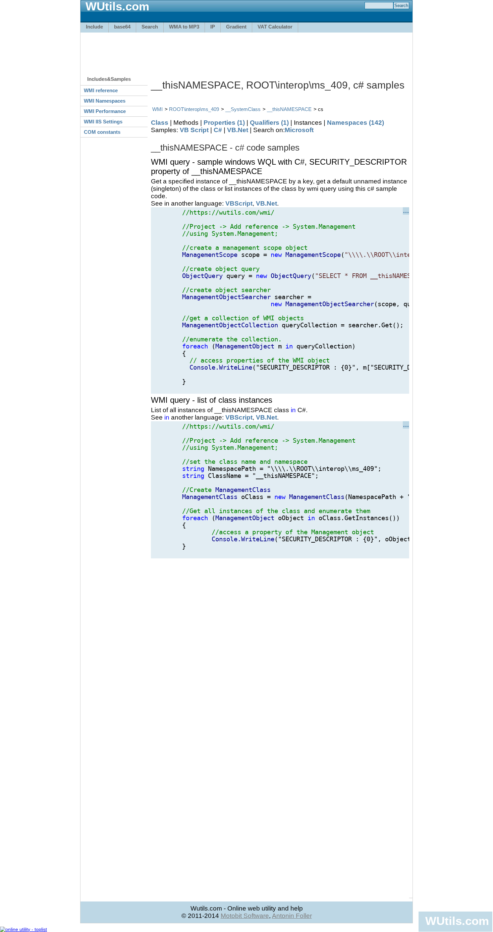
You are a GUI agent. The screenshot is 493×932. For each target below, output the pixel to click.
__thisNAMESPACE (289, 109)
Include (94, 27)
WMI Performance (105, 111)
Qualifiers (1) (269, 122)
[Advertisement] (246, 51)
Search (150, 27)
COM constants (102, 132)
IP (212, 27)
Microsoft (299, 129)
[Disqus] (280, 642)
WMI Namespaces (104, 101)
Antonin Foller (292, 915)
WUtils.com (457, 920)
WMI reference (101, 90)
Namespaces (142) (355, 122)
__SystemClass (243, 109)
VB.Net (237, 129)
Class (159, 122)
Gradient (236, 27)
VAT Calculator (275, 27)
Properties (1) (224, 122)
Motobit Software (245, 915)
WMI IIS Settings (103, 121)
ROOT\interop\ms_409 (194, 109)
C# (218, 129)
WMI (157, 109)
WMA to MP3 (184, 27)
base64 (122, 27)
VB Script (194, 129)
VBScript (239, 203)
